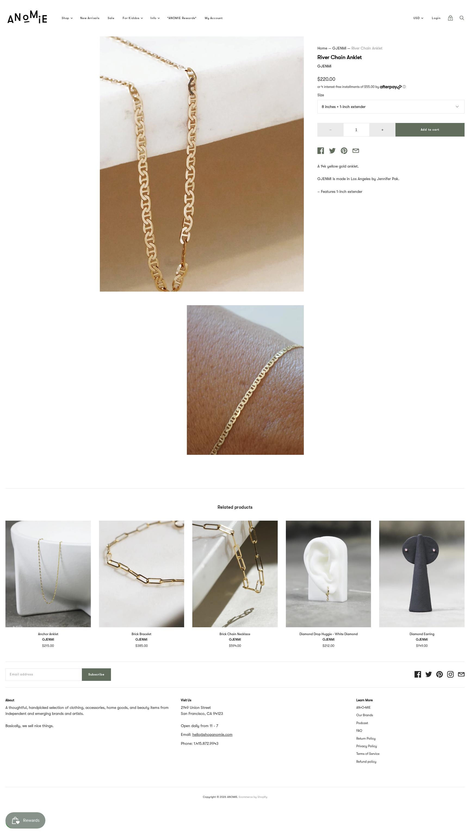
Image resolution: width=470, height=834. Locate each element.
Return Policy (366, 738)
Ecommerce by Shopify (253, 796)
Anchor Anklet (48, 634)
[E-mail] (461, 674)
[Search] (462, 19)
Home (322, 48)
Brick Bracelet (141, 634)
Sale (111, 18)
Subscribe (96, 674)
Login (436, 18)
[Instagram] (450, 674)
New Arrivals (90, 18)
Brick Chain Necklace (234, 634)
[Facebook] (418, 674)
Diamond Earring (422, 634)
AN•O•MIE (363, 707)
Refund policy (366, 762)
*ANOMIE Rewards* (182, 18)
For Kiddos (131, 18)
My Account (214, 18)
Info (153, 18)
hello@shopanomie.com (212, 734)
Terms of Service (367, 754)
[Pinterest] (439, 674)
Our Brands (364, 715)
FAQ (359, 731)
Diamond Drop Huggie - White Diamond (328, 634)
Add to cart (430, 129)
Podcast (362, 723)
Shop (65, 18)
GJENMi (339, 48)
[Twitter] (428, 674)
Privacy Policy (366, 746)
